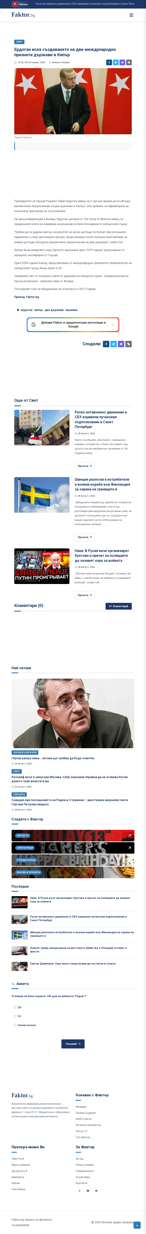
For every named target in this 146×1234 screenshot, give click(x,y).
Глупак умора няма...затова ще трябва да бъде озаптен (53, 758)
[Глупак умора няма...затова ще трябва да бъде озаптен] (73, 713)
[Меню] (131, 15)
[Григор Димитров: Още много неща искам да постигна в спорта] (20, 966)
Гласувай (71, 1043)
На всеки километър (88, 1125)
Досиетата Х (19, 1171)
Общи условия (84, 1164)
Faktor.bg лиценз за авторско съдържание (32, 1222)
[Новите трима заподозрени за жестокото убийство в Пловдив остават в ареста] (20, 950)
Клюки (16, 1183)
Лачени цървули (24, 752)
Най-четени (21, 668)
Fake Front (18, 1158)
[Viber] (122, 62)
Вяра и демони (21, 1164)
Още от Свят (26, 400)
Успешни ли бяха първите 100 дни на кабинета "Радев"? (49, 996)
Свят (16, 771)
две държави (54, 310)
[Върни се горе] (137, 1225)
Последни (20, 886)
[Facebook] (109, 62)
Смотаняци (18, 1189)
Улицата (19, 794)
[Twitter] (116, 62)
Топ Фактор (83, 1137)
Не (19, 1016)
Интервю (81, 1106)
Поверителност (85, 1171)
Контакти (81, 1183)
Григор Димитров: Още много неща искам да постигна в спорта (73, 963)
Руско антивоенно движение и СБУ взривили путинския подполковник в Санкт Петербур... (77, 3)
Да (19, 1007)
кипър (38, 310)
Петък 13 (81, 1131)
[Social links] (80, 1191)
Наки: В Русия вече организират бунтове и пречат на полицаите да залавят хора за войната (102, 556)
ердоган (26, 310)
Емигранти (18, 1177)
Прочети (83, 466)
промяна (71, 310)
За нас (80, 1158)
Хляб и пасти (84, 1119)
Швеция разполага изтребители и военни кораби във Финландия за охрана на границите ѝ (102, 484)
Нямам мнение (27, 1025)
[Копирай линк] (129, 62)
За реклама (83, 1177)
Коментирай (120, 606)
